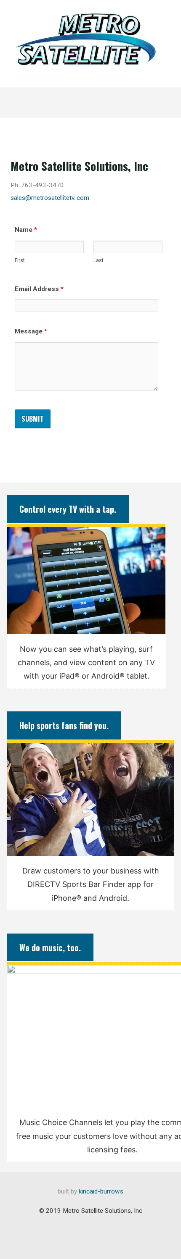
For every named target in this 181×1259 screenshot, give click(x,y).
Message (31, 331)
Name (26, 229)
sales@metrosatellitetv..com (50, 198)
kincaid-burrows (100, 1191)
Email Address (39, 289)
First (20, 261)
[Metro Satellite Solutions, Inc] (85, 38)
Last (98, 261)
